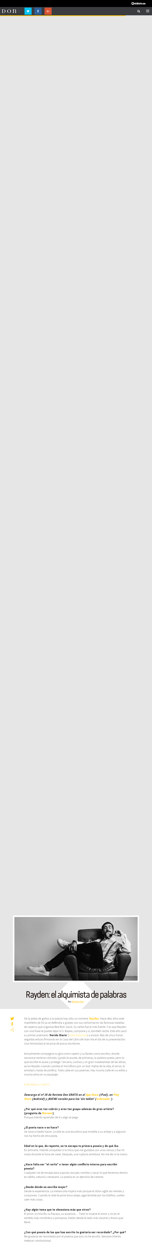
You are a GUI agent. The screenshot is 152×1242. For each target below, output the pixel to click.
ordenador (103, 1099)
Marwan (47, 1113)
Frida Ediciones (78, 1035)
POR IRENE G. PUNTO (37, 1084)
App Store (92, 1094)
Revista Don (78, 1001)
